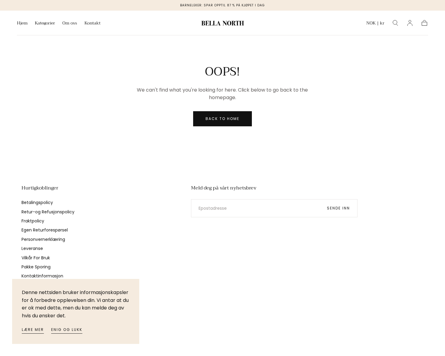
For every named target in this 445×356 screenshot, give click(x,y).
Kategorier (45, 24)
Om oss (69, 24)
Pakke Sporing (36, 267)
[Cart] (424, 23)
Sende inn (338, 208)
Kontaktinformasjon (42, 276)
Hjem (22, 24)
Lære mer (33, 329)
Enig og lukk (66, 329)
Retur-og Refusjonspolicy (47, 212)
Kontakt (92, 24)
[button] (375, 24)
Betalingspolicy (37, 202)
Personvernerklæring (43, 239)
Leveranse (32, 248)
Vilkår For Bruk (35, 258)
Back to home (222, 118)
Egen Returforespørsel (44, 230)
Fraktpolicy (32, 221)
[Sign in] (410, 23)
